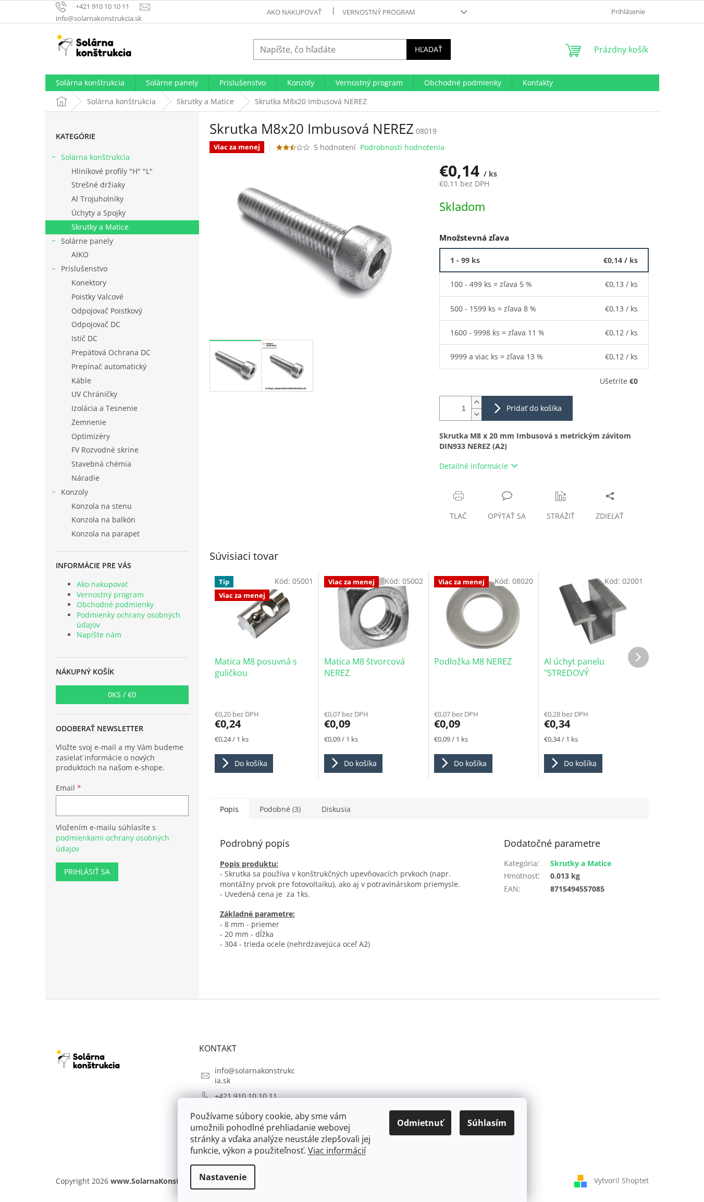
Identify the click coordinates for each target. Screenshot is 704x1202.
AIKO (80, 254)
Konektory (88, 282)
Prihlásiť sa (87, 872)
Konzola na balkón (103, 519)
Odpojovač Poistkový (106, 311)
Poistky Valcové (97, 297)
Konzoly (74, 492)
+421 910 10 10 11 (246, 1096)
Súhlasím (487, 1123)
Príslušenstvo (84, 268)
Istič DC (84, 338)
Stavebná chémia (101, 464)
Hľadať (428, 49)
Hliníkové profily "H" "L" (112, 171)
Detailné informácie (473, 466)
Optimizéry (90, 436)
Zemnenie (88, 422)
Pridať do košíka (534, 408)
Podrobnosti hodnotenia (402, 147)
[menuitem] (90, 82)
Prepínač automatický (108, 366)
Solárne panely (87, 241)
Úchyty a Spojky (98, 213)
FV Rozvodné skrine (105, 450)
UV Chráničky (94, 394)
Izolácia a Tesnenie (104, 408)
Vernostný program (378, 12)
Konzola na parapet (105, 534)
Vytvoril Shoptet (621, 1180)
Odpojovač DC (95, 324)
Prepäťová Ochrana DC (111, 352)
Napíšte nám (99, 635)
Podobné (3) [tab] (280, 809)
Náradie (85, 478)
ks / (122, 694)
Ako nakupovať (294, 12)
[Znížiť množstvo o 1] (476, 414)
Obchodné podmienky (115, 604)
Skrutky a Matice (100, 227)
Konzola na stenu (101, 506)
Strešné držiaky (98, 185)
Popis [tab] (229, 809)
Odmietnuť (420, 1123)
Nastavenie (222, 1177)
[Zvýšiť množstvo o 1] (476, 402)
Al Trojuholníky (97, 199)
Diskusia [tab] (336, 809)
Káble (81, 380)
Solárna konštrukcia (95, 157)
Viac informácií (337, 1150)
